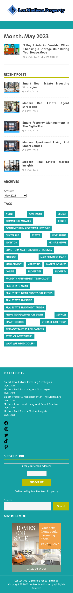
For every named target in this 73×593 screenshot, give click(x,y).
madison (11, 257)
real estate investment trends (25, 307)
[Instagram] (6, 430)
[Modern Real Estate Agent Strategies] (11, 110)
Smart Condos (15, 322)
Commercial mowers (18, 221)
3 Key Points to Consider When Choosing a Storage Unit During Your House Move (46, 48)
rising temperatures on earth (24, 314)
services (61, 314)
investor (11, 242)
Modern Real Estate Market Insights (45, 163)
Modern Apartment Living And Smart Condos (45, 144)
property (60, 271)
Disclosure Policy (38, 580)
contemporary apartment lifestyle (28, 228)
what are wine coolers (20, 343)
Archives (9, 191)
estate (36, 235)
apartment (35, 214)
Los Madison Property (44, 491)
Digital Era (12, 235)
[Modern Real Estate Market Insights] (11, 169)
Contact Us (20, 580)
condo (62, 221)
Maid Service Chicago (53, 257)
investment (59, 235)
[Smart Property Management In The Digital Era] (11, 130)
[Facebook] (6, 424)
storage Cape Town (54, 322)
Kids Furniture (57, 242)
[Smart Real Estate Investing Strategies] (11, 91)
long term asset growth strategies (29, 250)
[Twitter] (6, 436)
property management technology (28, 278)
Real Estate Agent (17, 286)
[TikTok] (6, 442)
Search (61, 506)
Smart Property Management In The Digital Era (45, 124)
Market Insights (56, 264)
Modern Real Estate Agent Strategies (45, 105)
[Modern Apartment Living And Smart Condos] (11, 150)
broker (62, 214)
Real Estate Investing (19, 300)
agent (9, 214)
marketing (34, 264)
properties (34, 271)
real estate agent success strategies (29, 293)
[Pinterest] (6, 448)
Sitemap (54, 580)
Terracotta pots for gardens (25, 329)
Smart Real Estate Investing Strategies (45, 85)
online (10, 271)
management (14, 264)
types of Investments (19, 336)
